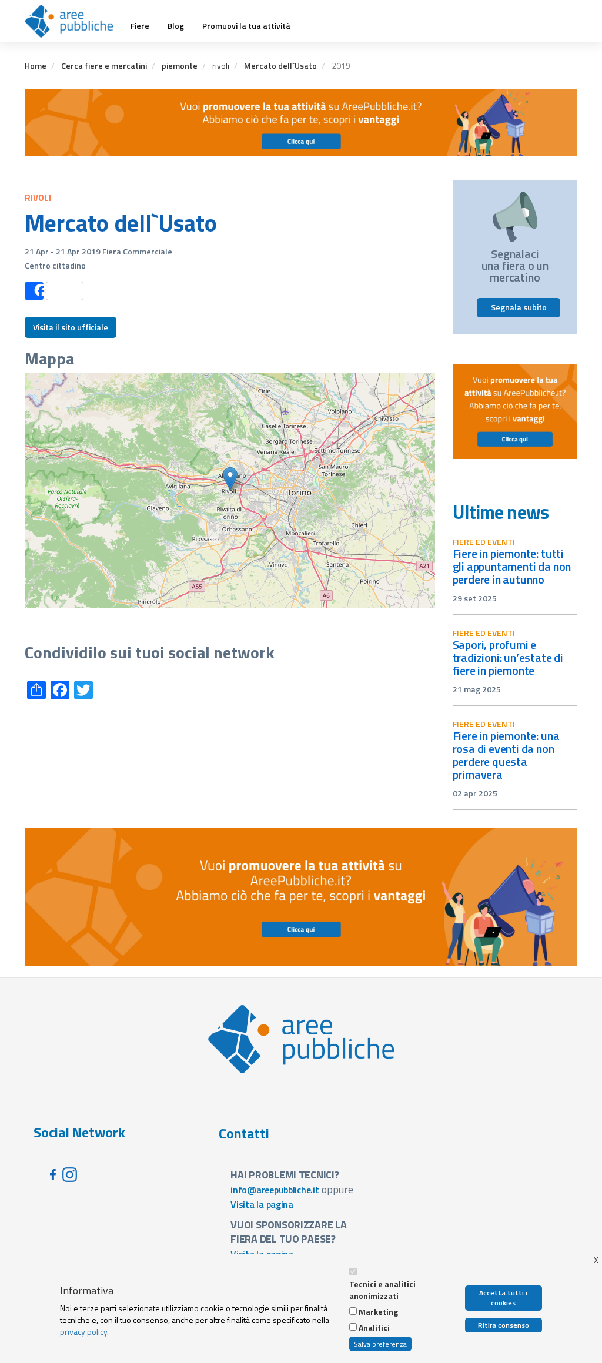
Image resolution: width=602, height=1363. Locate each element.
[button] (230, 479)
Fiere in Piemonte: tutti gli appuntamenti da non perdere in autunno (512, 566)
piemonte (180, 65)
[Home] (73, 21)
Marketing (378, 1312)
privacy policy (83, 1331)
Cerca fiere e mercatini (104, 65)
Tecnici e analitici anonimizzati (382, 1290)
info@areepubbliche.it (274, 1190)
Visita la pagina (261, 1204)
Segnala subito (519, 307)
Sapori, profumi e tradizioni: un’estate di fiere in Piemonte (508, 657)
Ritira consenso (503, 1325)
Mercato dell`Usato (280, 65)
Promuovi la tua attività (246, 26)
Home (35, 65)
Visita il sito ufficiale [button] (70, 327)
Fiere (140, 26)
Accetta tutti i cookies (503, 1297)
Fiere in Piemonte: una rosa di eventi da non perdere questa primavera (506, 754)
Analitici (374, 1328)
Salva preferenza (380, 1343)
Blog (176, 26)
